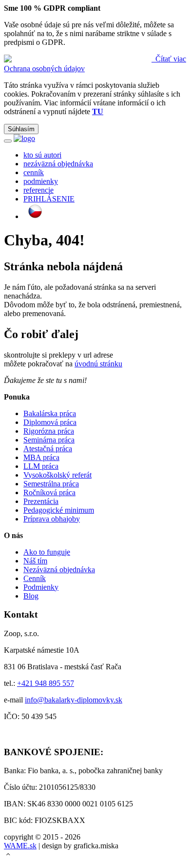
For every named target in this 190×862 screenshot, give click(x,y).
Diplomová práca (49, 422)
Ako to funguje (46, 552)
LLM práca (40, 466)
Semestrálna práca (51, 484)
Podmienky (40, 587)
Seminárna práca (49, 440)
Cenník (34, 578)
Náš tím (35, 561)
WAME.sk (20, 846)
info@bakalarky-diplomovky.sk (73, 700)
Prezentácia (40, 501)
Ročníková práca (49, 492)
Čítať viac (169, 59)
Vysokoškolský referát (57, 475)
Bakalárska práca (49, 413)
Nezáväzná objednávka (59, 569)
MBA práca (41, 457)
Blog (30, 596)
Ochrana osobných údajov (44, 68)
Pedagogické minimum (58, 510)
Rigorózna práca (48, 431)
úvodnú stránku (98, 364)
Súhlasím (21, 129)
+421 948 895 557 (45, 683)
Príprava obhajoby (51, 519)
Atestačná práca (47, 448)
